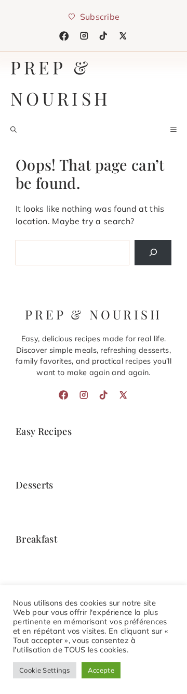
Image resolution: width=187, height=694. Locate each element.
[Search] (153, 252)
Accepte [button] (101, 670)
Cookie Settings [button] (44, 670)
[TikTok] (103, 36)
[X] (123, 36)
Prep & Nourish (60, 82)
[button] (13, 129)
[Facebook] (64, 36)
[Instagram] (84, 36)
